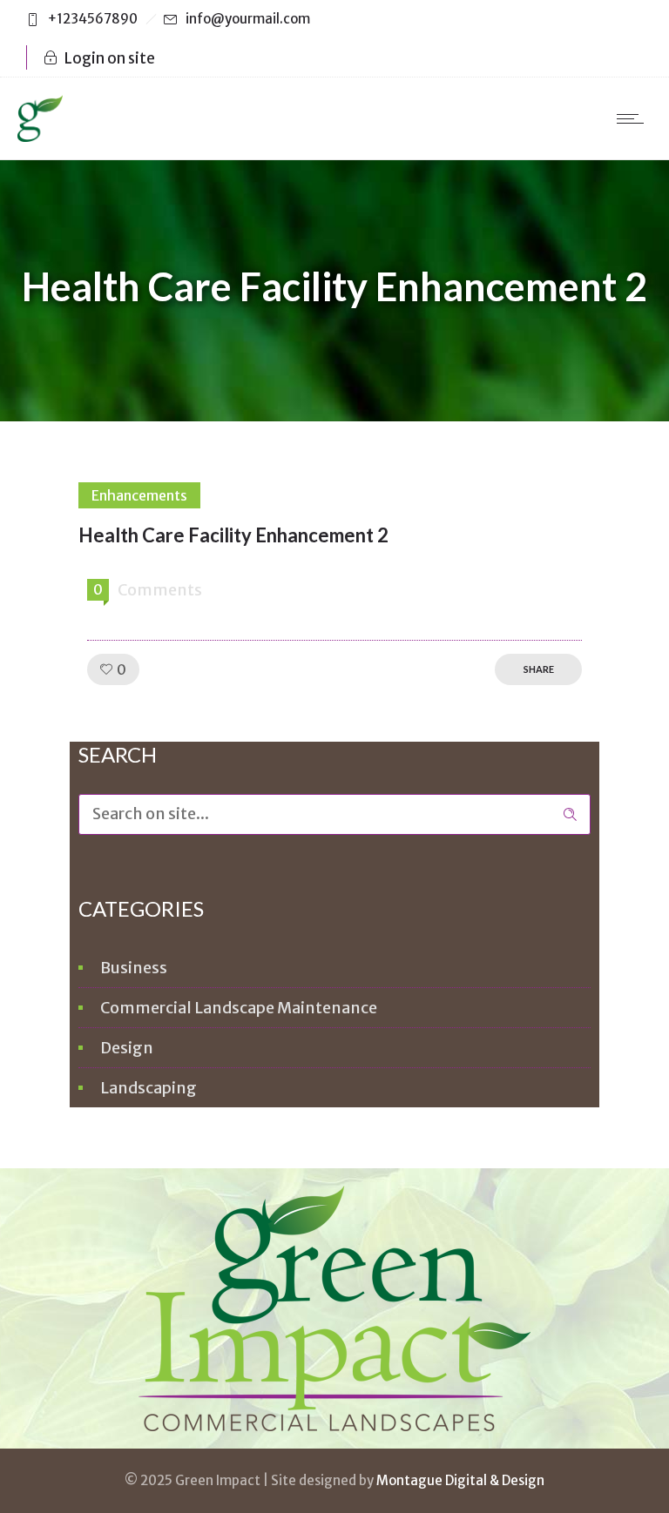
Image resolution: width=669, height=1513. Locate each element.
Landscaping (148, 1088)
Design (126, 1048)
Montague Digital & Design (460, 1480)
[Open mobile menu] (634, 118)
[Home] (40, 136)
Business (133, 968)
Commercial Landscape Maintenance (238, 1008)
